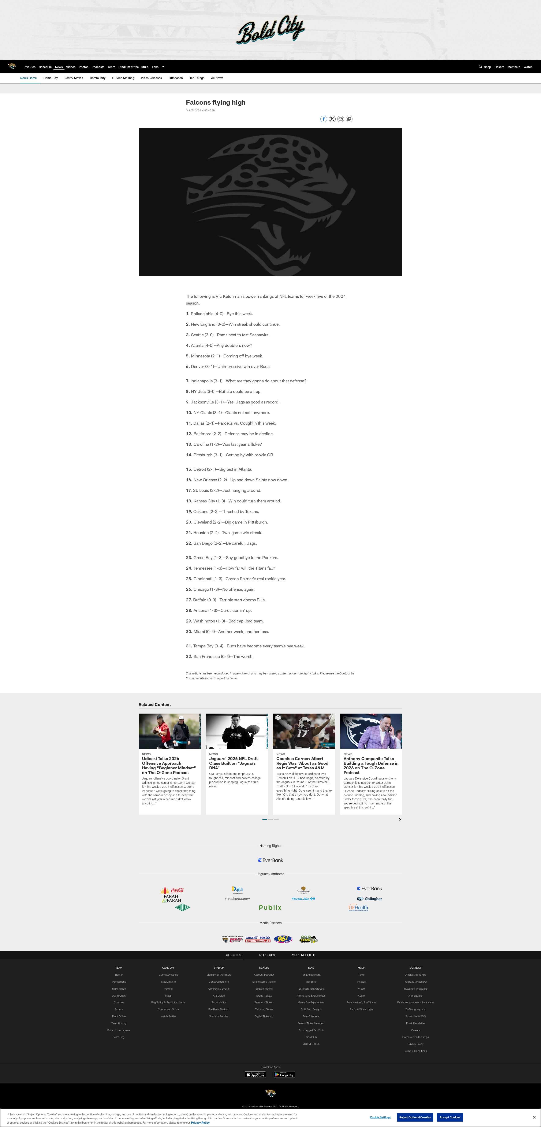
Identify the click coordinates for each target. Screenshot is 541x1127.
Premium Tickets (264, 1002)
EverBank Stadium (218, 1009)
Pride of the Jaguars (118, 1030)
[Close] (534, 1117)
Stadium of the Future (218, 974)
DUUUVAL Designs (311, 1009)
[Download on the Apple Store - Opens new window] (255, 1075)
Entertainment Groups (311, 988)
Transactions (119, 981)
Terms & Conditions (415, 1050)
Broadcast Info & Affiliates (361, 1002)
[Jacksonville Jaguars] (270, 1094)
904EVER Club (311, 1043)
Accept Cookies (450, 1117)
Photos (361, 981)
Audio (361, 995)
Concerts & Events (219, 988)
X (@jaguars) (415, 995)
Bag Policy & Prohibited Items (168, 1002)
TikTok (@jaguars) (415, 1009)
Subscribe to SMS (415, 1016)
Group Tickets (264, 995)
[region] (270, 1117)
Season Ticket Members (311, 1023)
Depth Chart (119, 995)
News (361, 974)
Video (361, 988)
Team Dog (118, 1036)
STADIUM (219, 967)
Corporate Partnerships (415, 1036)
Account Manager (264, 974)
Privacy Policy (416, 1043)
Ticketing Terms (264, 1009)
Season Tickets (264, 988)
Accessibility (219, 1002)
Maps (168, 995)
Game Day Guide (168, 974)
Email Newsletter (415, 1023)
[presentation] (400, 820)
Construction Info (219, 981)
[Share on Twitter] (332, 121)
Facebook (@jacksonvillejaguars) (415, 1002)
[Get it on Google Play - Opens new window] (284, 1076)
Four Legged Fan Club (311, 1030)
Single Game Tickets (264, 981)
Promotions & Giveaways (311, 995)
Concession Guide (168, 1009)
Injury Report (119, 988)
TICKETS (264, 967)
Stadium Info (168, 981)
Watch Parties (168, 1016)
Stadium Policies (218, 1016)
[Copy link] (349, 119)
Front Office (119, 1016)
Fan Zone (311, 981)
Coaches (119, 1002)
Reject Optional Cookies (415, 1117)
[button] (265, 819)
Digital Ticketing (264, 1016)
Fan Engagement (311, 974)
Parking (168, 988)
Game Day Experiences (311, 1002)
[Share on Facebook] (323, 121)
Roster (119, 974)
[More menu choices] (163, 66)
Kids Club (311, 1036)
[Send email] (340, 121)
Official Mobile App (415, 974)
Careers (415, 1030)
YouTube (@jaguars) (415, 981)
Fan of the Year (311, 1016)
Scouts (119, 1009)
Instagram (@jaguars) (416, 988)
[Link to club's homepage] (12, 66)
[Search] (480, 66)
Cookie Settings (380, 1117)
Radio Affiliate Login (361, 1009)
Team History (118, 1023)
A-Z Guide (219, 995)
